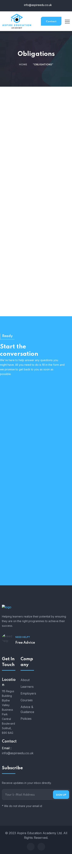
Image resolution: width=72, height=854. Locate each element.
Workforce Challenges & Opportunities (36, 214)
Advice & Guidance (27, 709)
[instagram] (41, 847)
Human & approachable (29, 406)
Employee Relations (37, 204)
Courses (27, 700)
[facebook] (31, 847)
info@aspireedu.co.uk (37, 5)
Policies (26, 719)
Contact (51, 21)
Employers (27, 693)
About (25, 680)
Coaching (37, 309)
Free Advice (25, 642)
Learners (27, 687)
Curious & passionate (25, 429)
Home (23, 64)
